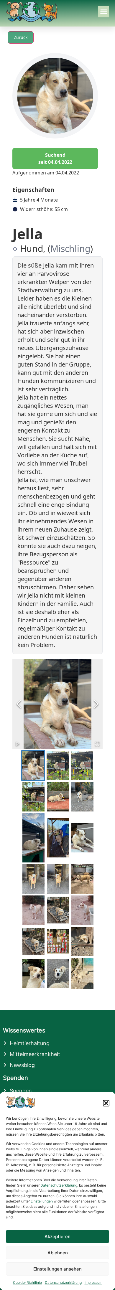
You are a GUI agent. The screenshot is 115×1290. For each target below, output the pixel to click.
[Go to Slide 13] (33, 910)
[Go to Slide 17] (58, 941)
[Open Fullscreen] (97, 743)
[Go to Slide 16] (33, 941)
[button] (106, 1103)
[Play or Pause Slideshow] (17, 743)
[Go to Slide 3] (82, 765)
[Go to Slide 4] (33, 796)
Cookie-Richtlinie (27, 1282)
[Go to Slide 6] (82, 796)
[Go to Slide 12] (82, 879)
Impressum (93, 1282)
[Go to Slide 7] (33, 837)
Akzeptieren (57, 1236)
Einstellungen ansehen (57, 1269)
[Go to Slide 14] (58, 910)
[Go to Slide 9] (82, 837)
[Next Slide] (96, 704)
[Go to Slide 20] (58, 973)
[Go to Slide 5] (58, 796)
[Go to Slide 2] (58, 765)
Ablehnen (57, 1253)
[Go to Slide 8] (58, 837)
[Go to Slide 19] (33, 973)
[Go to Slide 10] (33, 879)
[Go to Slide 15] (82, 910)
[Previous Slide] (18, 704)
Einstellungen (42, 1201)
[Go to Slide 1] (33, 765)
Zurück (20, 37)
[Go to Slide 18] (82, 941)
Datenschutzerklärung (58, 1185)
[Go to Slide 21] (82, 973)
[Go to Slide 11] (58, 879)
